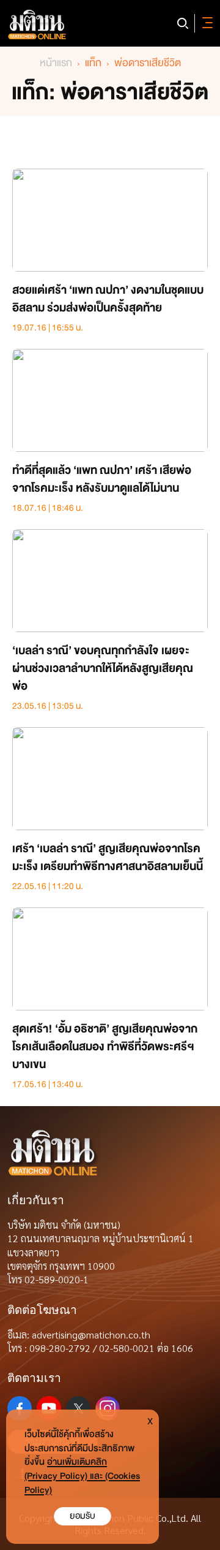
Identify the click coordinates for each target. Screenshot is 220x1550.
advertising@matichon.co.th (91, 1334)
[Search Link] (182, 23)
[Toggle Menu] (205, 23)
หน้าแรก (56, 63)
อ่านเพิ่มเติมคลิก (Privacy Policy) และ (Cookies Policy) (82, 1476)
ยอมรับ (82, 1516)
